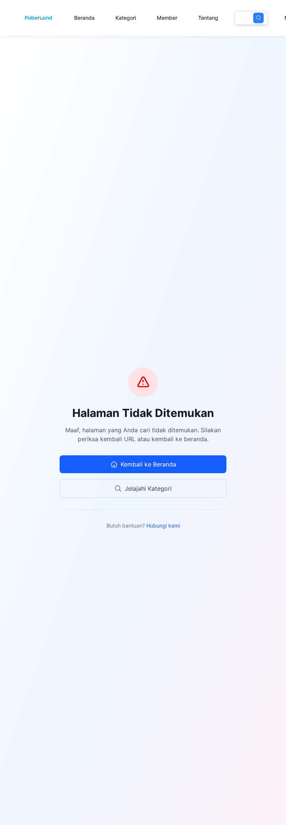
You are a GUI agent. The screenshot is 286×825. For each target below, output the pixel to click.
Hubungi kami (163, 525)
